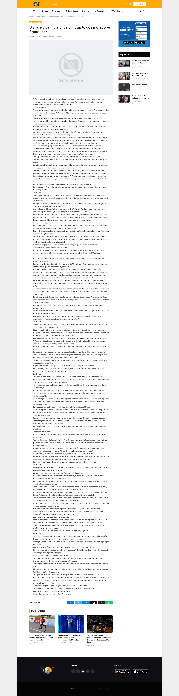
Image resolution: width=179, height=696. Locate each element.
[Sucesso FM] (36, 4)
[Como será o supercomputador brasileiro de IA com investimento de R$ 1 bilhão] (71, 624)
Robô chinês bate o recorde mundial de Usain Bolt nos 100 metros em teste (41, 637)
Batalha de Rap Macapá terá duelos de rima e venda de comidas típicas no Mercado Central (140, 97)
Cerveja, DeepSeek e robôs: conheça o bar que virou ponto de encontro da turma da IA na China (99, 638)
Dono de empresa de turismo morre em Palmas (139, 86)
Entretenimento (35, 22)
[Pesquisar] (140, 11)
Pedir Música (139, 4)
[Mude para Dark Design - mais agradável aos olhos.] (143, 11)
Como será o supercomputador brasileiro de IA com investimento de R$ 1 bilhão (70, 637)
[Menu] (34, 11)
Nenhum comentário (49, 36)
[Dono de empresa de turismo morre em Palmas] (124, 87)
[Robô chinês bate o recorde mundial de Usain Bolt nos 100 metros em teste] (42, 624)
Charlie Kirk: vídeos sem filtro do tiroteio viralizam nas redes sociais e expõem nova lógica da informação (140, 62)
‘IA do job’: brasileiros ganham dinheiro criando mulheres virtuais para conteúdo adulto (140, 75)
